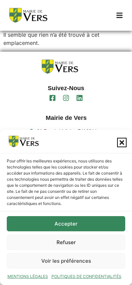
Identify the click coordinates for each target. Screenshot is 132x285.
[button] (121, 142)
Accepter (66, 224)
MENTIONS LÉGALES (27, 276)
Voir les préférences (66, 261)
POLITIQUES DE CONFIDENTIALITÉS (86, 276)
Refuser (66, 242)
